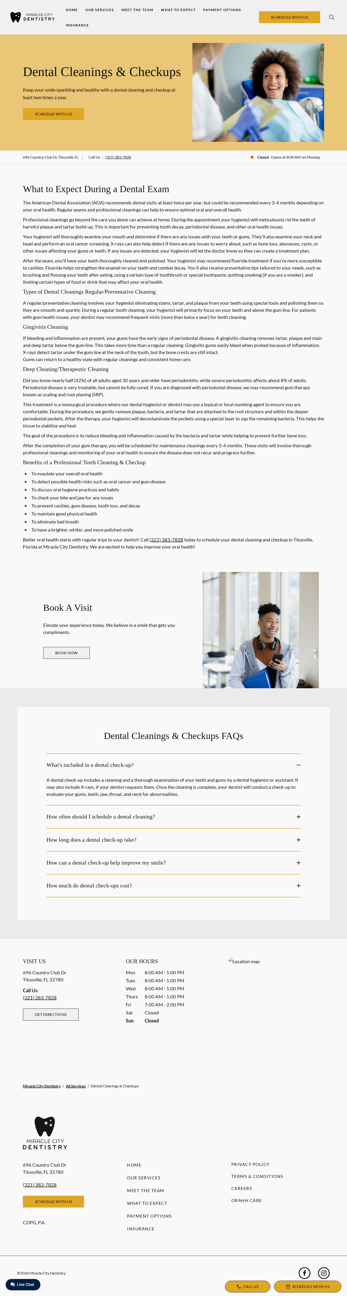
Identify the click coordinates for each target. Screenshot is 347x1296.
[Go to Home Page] (32, 17)
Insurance (77, 25)
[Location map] (276, 1008)
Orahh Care (246, 1200)
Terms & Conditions (257, 1176)
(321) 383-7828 (118, 157)
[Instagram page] (324, 1273)
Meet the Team (137, 10)
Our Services (99, 10)
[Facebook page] (304, 1273)
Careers (241, 1188)
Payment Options (222, 10)
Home (72, 10)
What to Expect (178, 10)
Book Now (66, 652)
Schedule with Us (289, 17)
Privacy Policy (250, 1164)
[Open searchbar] (332, 17)
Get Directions (51, 1014)
